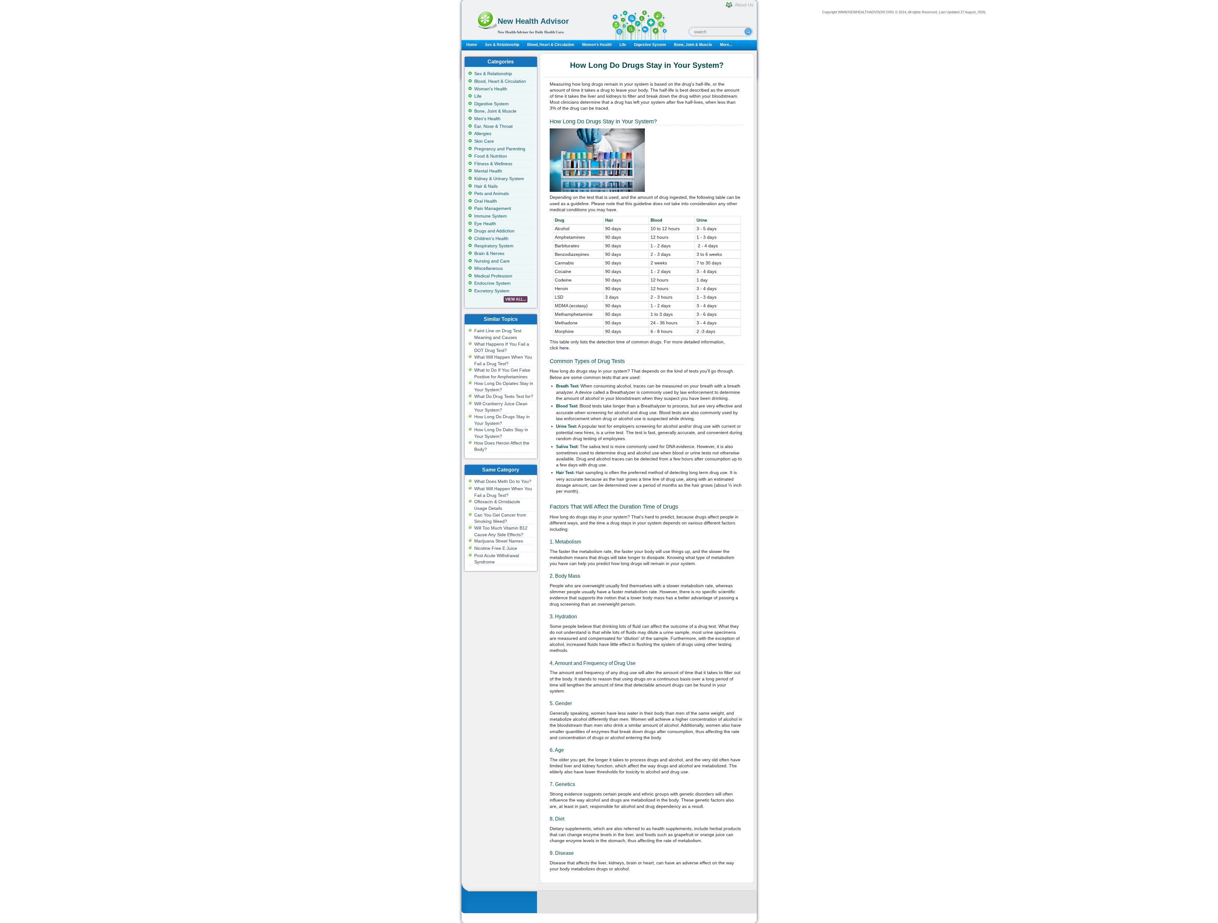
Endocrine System (492, 283)
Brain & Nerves (489, 253)
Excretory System (491, 290)
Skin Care (484, 141)
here (564, 347)
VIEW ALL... (515, 299)
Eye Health (485, 223)
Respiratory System (494, 245)
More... (726, 44)
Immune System (490, 215)
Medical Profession (493, 275)
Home (471, 44)
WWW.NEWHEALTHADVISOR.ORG (866, 12)
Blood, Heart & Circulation (550, 44)
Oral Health (485, 201)
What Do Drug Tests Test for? (503, 396)
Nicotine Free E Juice (495, 548)
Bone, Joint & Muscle (693, 44)
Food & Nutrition (490, 156)
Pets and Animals (491, 193)
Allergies (482, 133)
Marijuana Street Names (498, 540)
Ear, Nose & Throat (493, 126)
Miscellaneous (488, 268)
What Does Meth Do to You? (502, 481)
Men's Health (487, 118)
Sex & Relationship (502, 44)
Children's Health (491, 238)
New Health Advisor (533, 21)
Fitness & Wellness (493, 163)
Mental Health (488, 170)
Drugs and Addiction (494, 230)
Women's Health (597, 44)
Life (622, 44)
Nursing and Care (492, 260)
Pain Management (492, 208)
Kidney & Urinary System (499, 178)
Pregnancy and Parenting (499, 148)
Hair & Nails (486, 186)
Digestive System (650, 44)
